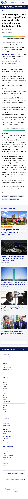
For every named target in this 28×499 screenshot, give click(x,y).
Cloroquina (5, 196)
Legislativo (5, 384)
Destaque (4, 199)
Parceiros (5, 363)
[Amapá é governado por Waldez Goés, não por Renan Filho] (14, 298)
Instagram (11, 491)
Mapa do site (5, 374)
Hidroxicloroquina (14, 199)
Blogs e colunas (6, 425)
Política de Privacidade (8, 359)
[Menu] (3, 7)
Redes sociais (6, 442)
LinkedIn (20, 491)
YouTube (15, 491)
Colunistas (5, 397)
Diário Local (5, 465)
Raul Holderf (5, 409)
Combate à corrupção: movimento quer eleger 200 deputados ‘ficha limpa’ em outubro (12, 258)
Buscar (25, 7)
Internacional (5, 390)
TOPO (25, 349)
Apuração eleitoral (7, 431)
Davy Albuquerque (7, 411)
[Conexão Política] (14, 7)
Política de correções (7, 369)
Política (4, 380)
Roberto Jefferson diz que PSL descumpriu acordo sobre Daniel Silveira (12, 333)
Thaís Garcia (7, 29)
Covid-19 (21, 196)
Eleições (4, 392)
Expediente (5, 361)
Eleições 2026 (6, 423)
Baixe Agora (21, 2)
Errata (3, 10)
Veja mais (14, 342)
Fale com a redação (7, 371)
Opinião (4, 395)
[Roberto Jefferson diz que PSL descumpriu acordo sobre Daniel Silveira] (14, 322)
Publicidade (5, 438)
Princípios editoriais (7, 367)
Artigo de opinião (6, 401)
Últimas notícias (6, 421)
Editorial (4, 416)
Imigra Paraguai (6, 468)
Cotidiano (5, 386)
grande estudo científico (9, 54)
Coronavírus (13, 196)
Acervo (4, 365)
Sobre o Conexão (7, 356)
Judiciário (5, 388)
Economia (5, 382)
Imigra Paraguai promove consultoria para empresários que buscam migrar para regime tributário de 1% (13, 231)
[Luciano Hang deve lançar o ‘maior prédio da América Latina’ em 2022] (14, 274)
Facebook (4, 491)
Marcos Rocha (6, 413)
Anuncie (4, 453)
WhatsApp (5, 440)
